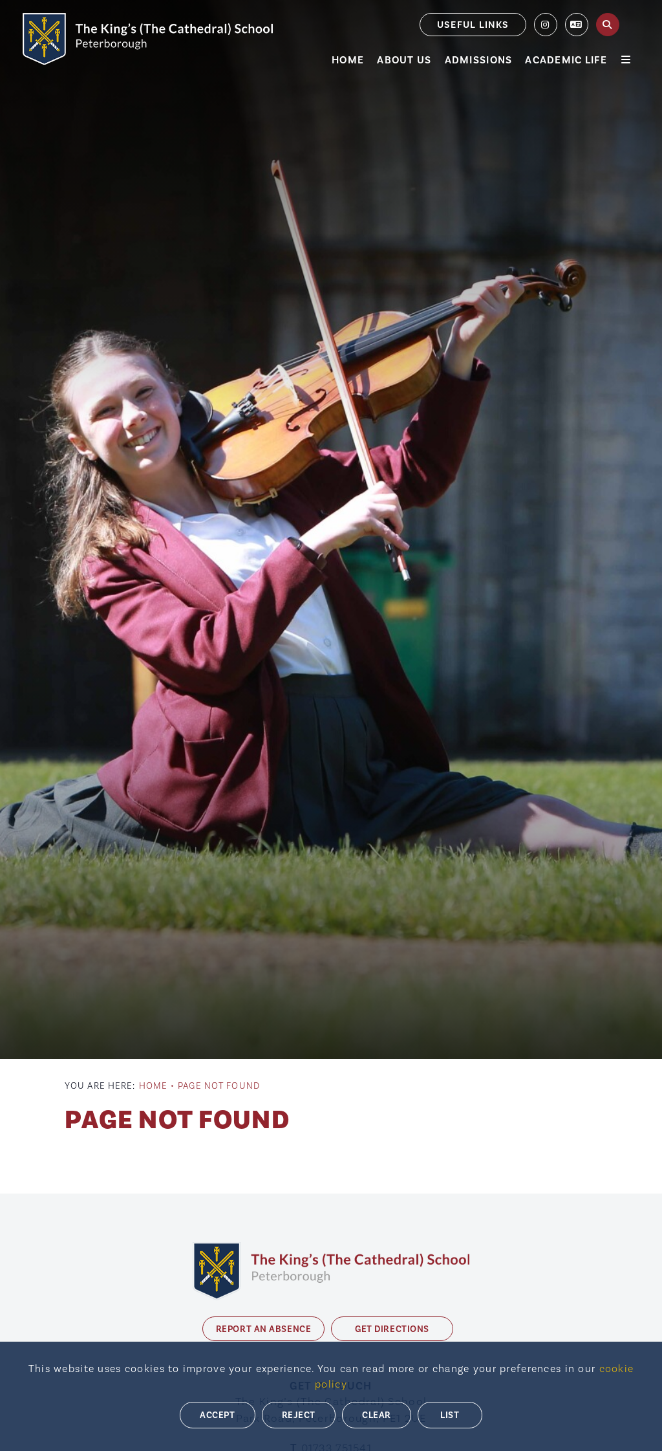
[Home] (148, 39)
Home (153, 1086)
